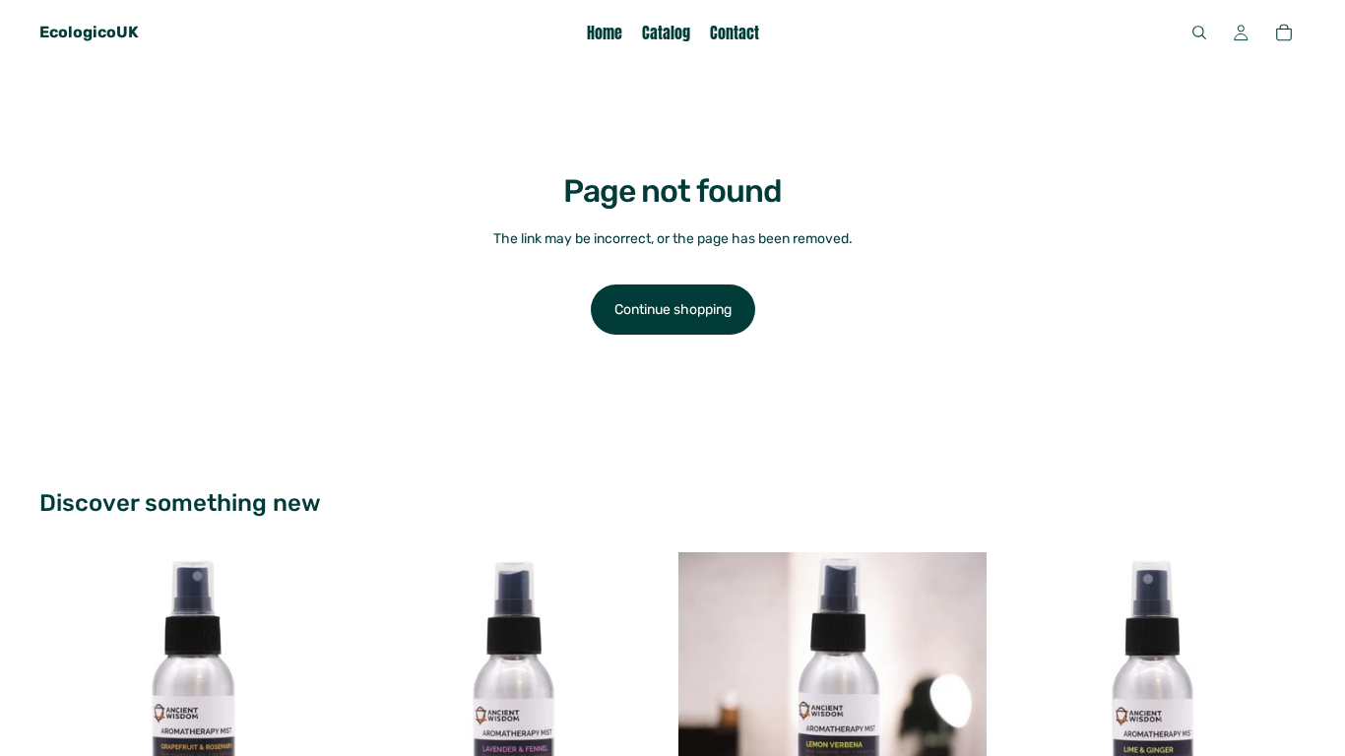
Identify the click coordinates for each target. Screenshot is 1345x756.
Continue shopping (673, 309)
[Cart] (1284, 32)
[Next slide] (318, 705)
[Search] (1199, 32)
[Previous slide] (68, 705)
